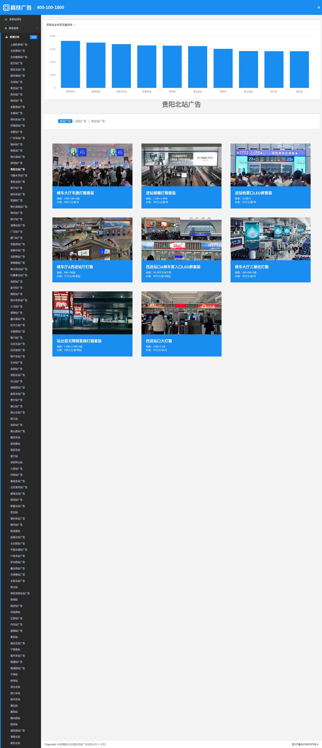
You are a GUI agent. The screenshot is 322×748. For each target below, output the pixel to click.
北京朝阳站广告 (18, 57)
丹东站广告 (16, 624)
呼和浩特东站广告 (20, 593)
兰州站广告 (16, 362)
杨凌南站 (15, 531)
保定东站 (15, 449)
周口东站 (15, 693)
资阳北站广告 (17, 375)
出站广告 (80, 121)
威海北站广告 (17, 493)
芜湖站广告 (16, 200)
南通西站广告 (17, 668)
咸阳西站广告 (17, 730)
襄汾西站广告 (17, 568)
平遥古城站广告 (18, 549)
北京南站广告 (17, 50)
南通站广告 (16, 662)
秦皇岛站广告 (17, 481)
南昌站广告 (16, 150)
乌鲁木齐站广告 (18, 175)
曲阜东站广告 (17, 393)
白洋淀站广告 (17, 350)
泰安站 (14, 637)
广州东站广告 (17, 138)
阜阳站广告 (16, 368)
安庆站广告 (16, 425)
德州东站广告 (17, 518)
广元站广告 (16, 231)
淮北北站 (15, 686)
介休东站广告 (17, 556)
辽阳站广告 (16, 618)
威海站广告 (16, 312)
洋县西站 (15, 612)
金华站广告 (16, 287)
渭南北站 (15, 736)
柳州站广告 (16, 524)
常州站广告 (16, 212)
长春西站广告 (17, 331)
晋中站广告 (16, 400)
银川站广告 (16, 337)
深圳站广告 (16, 163)
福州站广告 (16, 144)
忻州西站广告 (17, 562)
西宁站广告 (16, 219)
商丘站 (14, 587)
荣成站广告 (16, 499)
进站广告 (65, 121)
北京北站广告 (17, 344)
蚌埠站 (14, 680)
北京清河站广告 (18, 487)
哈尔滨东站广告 (18, 300)
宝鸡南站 (15, 443)
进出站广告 (98, 121)
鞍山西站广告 (17, 431)
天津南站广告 (17, 574)
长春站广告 (16, 113)
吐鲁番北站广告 (18, 275)
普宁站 (14, 456)
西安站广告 (16, 605)
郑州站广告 (16, 100)
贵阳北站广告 (17, 169)
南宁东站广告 (17, 356)
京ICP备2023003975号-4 (305, 744)
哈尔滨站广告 (17, 156)
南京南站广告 (17, 75)
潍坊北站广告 (17, 643)
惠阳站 (14, 711)
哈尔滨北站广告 (18, 269)
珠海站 (14, 599)
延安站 (14, 724)
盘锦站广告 (16, 630)
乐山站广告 (16, 381)
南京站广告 (16, 88)
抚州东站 (15, 699)
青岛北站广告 (17, 181)
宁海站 (14, 674)
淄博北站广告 (17, 225)
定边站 (14, 512)
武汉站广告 (16, 63)
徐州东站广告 (17, 194)
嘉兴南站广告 (17, 319)
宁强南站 (15, 649)
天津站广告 (16, 82)
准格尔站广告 (17, 250)
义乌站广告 (16, 306)
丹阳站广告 (16, 474)
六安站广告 (16, 468)
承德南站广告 (17, 262)
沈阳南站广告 (17, 256)
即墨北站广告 (17, 506)
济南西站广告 (17, 125)
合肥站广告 (16, 131)
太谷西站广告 (17, 543)
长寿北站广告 (17, 581)
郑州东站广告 (17, 119)
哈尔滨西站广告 (18, 206)
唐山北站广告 (17, 412)
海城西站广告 (17, 387)
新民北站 (15, 743)
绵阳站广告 (16, 294)
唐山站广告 (16, 406)
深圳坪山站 (16, 462)
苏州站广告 (16, 94)
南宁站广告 (16, 188)
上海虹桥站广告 (18, 44)
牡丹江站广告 (17, 325)
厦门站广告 (16, 237)
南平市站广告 (17, 655)
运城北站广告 (17, 537)
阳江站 (14, 418)
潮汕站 (14, 705)
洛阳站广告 (16, 281)
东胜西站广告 (17, 244)
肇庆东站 (15, 437)
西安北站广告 (17, 69)
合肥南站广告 (17, 107)
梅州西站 (15, 718)
